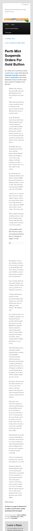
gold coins (16, 516)
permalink (14, 518)
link (12, 502)
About (12, 24)
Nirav (23, 43)
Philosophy (8, 32)
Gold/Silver (23, 515)
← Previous (8, 38)
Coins (18, 515)
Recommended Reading (11, 28)
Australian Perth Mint (12, 75)
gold (12, 516)
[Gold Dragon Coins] (16, 249)
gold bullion (15, 77)
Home (6, 24)
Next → (14, 38)
